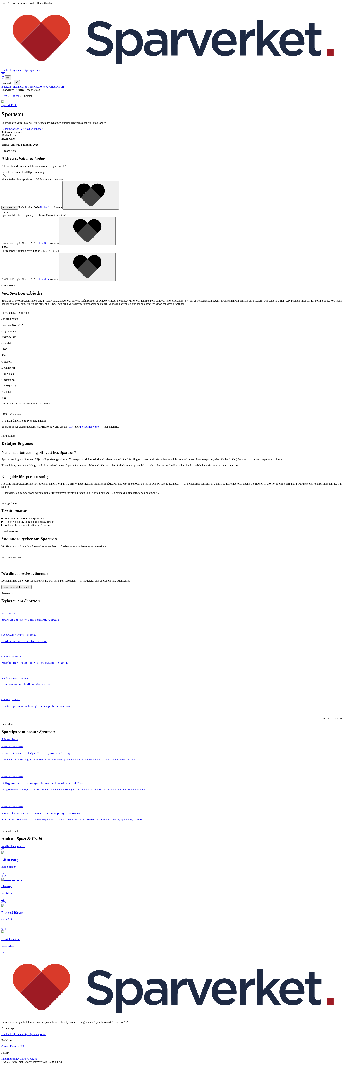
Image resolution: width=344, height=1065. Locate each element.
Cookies (32, 1058)
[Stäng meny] (17, 82)
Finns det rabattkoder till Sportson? (24, 518)
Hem (4, 95)
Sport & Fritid (9, 105)
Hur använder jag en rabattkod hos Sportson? (30, 521)
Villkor (23, 1058)
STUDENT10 (9, 207)
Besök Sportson (12, 128)
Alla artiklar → (9, 739)
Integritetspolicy (10, 1058)
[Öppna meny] (8, 77)
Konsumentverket (90, 426)
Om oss (38, 70)
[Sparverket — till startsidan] (172, 66)
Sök (22, 1046)
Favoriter (51, 86)
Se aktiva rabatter (32, 128)
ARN (71, 426)
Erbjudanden (17, 70)
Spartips (29, 70)
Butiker (5, 70)
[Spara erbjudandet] (90, 195)
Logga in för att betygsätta (16, 587)
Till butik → (46, 207)
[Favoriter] (172, 73)
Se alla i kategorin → (13, 846)
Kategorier (40, 86)
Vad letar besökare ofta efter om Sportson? (28, 524)
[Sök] (3, 78)
